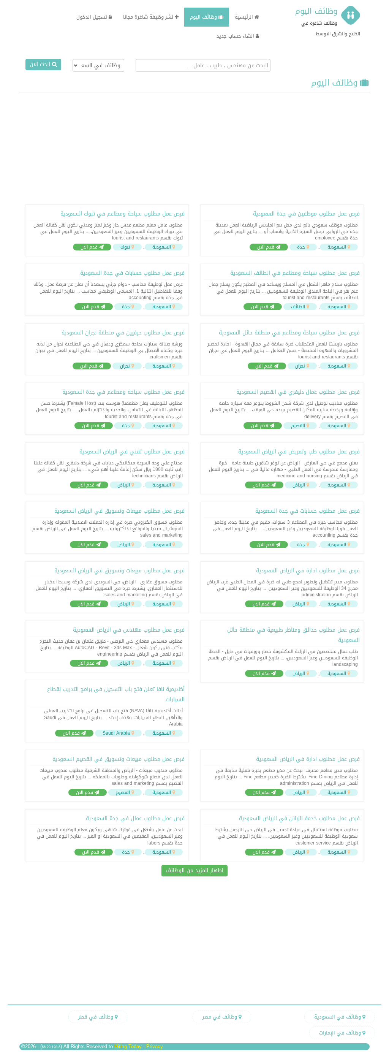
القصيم (298, 425)
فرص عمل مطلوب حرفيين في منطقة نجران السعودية (123, 333)
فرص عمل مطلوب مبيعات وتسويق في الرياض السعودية (119, 511)
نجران (300, 366)
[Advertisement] (194, 147)
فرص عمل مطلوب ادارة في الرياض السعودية (308, 571)
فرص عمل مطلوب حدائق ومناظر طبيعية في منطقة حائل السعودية (293, 635)
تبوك (125, 247)
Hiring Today (128, 1046)
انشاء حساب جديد (236, 36)
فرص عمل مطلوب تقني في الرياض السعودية (132, 452)
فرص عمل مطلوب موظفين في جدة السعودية (306, 214)
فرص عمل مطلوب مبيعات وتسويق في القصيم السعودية (118, 759)
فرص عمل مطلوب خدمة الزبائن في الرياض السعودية (299, 818)
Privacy (154, 1046)
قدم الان (266, 247)
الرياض (299, 485)
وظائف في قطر (96, 1017)
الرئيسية (245, 17)
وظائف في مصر (220, 1017)
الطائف (298, 307)
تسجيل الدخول (92, 17)
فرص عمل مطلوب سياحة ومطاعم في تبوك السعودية (122, 214)
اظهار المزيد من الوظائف (194, 870)
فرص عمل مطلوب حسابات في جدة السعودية (132, 273)
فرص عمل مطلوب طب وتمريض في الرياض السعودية (299, 452)
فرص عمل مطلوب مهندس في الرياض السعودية (129, 630)
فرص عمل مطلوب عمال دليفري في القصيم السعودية (298, 392)
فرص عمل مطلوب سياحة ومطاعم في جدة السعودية (123, 392)
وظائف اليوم (316, 11)
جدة (301, 247)
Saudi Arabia (116, 733)
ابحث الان (41, 64)
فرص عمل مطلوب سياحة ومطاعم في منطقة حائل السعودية (289, 333)
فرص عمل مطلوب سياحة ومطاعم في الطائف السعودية (295, 273)
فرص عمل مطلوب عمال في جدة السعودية (135, 818)
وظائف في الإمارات (340, 1033)
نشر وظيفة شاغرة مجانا (149, 17)
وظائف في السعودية (338, 1017)
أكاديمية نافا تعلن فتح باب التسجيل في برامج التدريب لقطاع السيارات (116, 694)
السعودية (336, 247)
